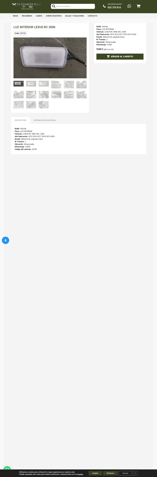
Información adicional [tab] (45, 120)
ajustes (80, 474)
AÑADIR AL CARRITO (122, 56)
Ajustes (125, 473)
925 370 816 (114, 7)
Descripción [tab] (20, 120)
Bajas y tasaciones (74, 16)
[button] (83, 40)
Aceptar (95, 473)
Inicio (15, 16)
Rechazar (110, 473)
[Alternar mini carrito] (138, 6)
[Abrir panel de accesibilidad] (5, 240)
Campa (39, 16)
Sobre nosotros (54, 16)
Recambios (27, 16)
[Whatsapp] (129, 6)
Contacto (92, 16)
